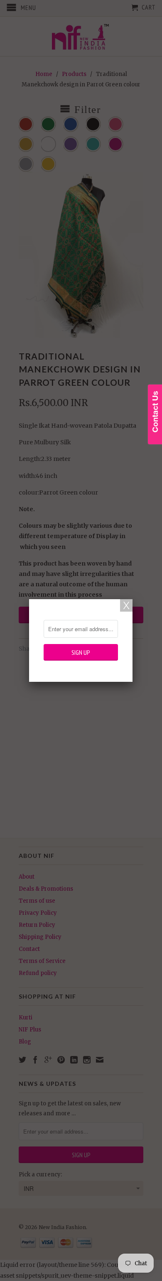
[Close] (126, 605)
